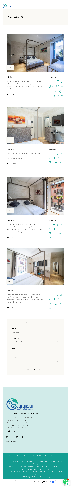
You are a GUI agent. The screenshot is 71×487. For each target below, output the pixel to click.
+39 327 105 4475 (20, 420)
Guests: (14, 357)
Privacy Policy (48, 455)
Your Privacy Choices (41, 482)
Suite (10, 77)
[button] (60, 53)
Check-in (15, 328)
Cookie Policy (57, 455)
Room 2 (11, 220)
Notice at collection (24, 482)
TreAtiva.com (39, 458)
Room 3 (11, 149)
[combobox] (35, 352)
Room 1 (11, 290)
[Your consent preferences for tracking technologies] (68, 484)
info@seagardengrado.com (20, 425)
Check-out (16, 338)
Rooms (13, 348)
